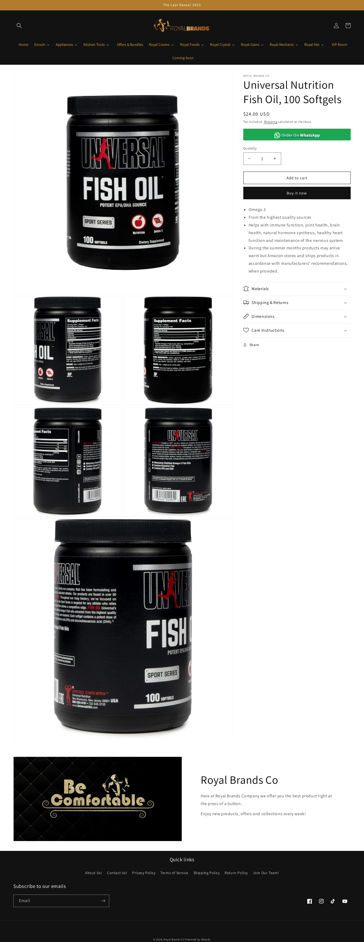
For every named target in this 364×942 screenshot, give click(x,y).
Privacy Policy (143, 872)
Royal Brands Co (174, 939)
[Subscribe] (103, 901)
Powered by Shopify (198, 939)
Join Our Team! (266, 872)
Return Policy (236, 872)
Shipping (270, 122)
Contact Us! (117, 872)
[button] (19, 25)
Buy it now (297, 193)
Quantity (250, 148)
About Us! (93, 872)
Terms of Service (174, 872)
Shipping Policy (206, 872)
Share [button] (254, 344)
